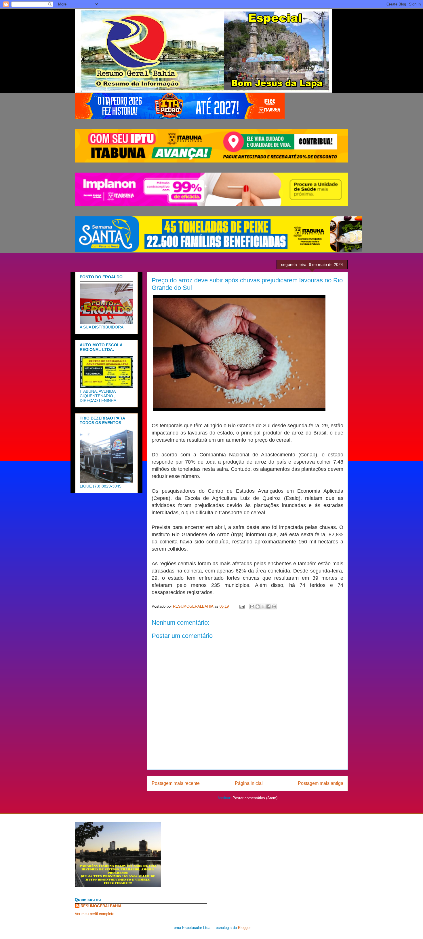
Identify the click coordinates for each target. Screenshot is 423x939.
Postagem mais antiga (320, 783)
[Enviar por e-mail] (252, 606)
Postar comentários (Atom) (255, 798)
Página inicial (249, 783)
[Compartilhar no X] (263, 606)
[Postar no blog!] (257, 606)
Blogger (244, 927)
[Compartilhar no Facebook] (268, 606)
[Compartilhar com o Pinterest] (274, 606)
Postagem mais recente (176, 783)
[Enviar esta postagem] (241, 606)
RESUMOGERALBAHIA (101, 906)
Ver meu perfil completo (94, 914)
